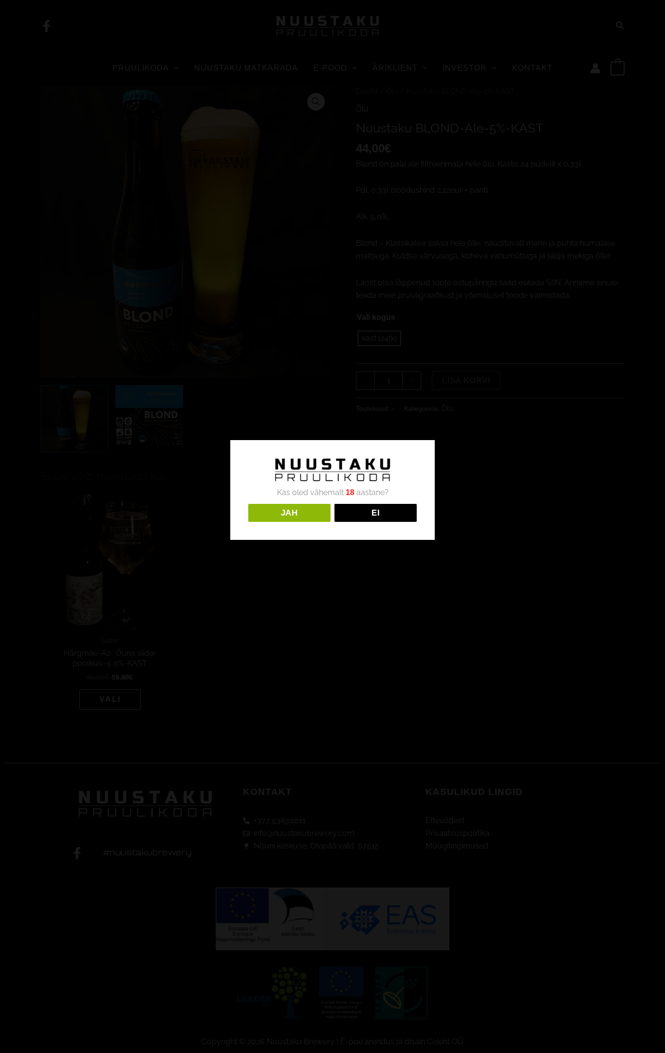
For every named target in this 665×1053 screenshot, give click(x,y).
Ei (375, 512)
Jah (289, 512)
